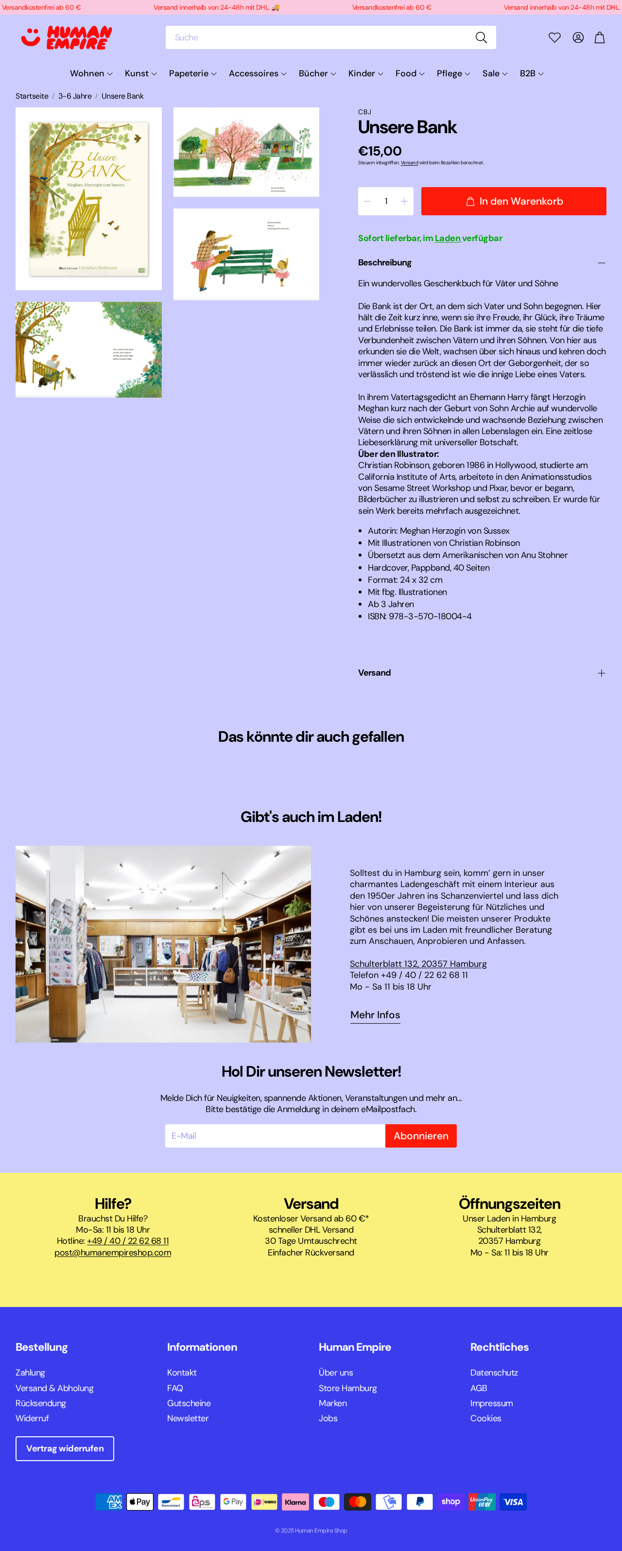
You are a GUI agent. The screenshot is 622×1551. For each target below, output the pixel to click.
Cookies (485, 1418)
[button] (331, 37)
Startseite (32, 96)
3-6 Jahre (75, 96)
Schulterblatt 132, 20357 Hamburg (418, 964)
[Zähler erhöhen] (404, 201)
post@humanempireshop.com (112, 1252)
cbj (365, 111)
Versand (409, 162)
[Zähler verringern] (367, 201)
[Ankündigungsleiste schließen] (612, 7)
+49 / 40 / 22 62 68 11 (128, 1241)
